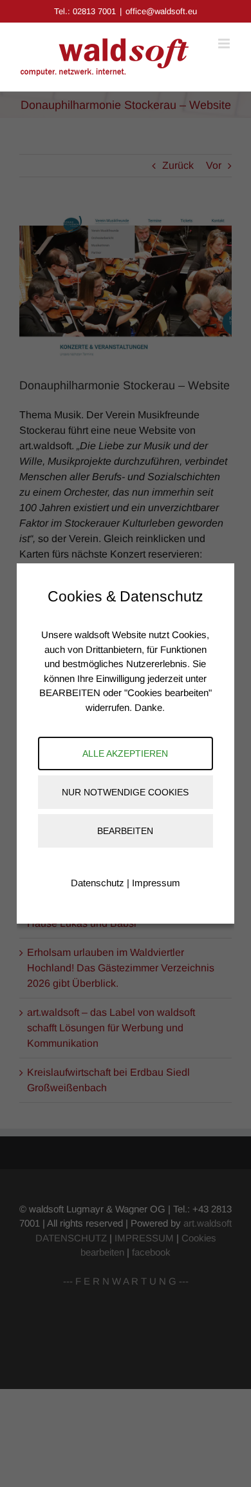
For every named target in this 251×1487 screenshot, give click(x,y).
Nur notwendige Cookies (125, 792)
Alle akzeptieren (125, 753)
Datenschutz (97, 882)
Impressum (156, 882)
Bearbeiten (125, 831)
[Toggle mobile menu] (225, 43)
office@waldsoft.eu (161, 11)
